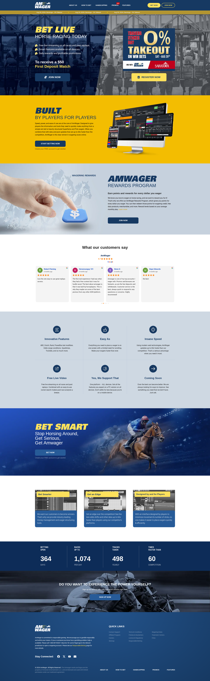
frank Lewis (83, 269)
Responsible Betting (79, 645)
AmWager (105, 255)
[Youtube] (69, 656)
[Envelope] (75, 656)
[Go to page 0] (101, 303)
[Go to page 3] (106, 303)
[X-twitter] (64, 656)
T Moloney (118, 269)
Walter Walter (49, 269)
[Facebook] (58, 656)
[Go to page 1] (103, 303)
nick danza (153, 269)
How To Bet (86, 5)
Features (126, 5)
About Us (73, 5)
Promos (115, 4)
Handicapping (101, 5)
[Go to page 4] (108, 303)
